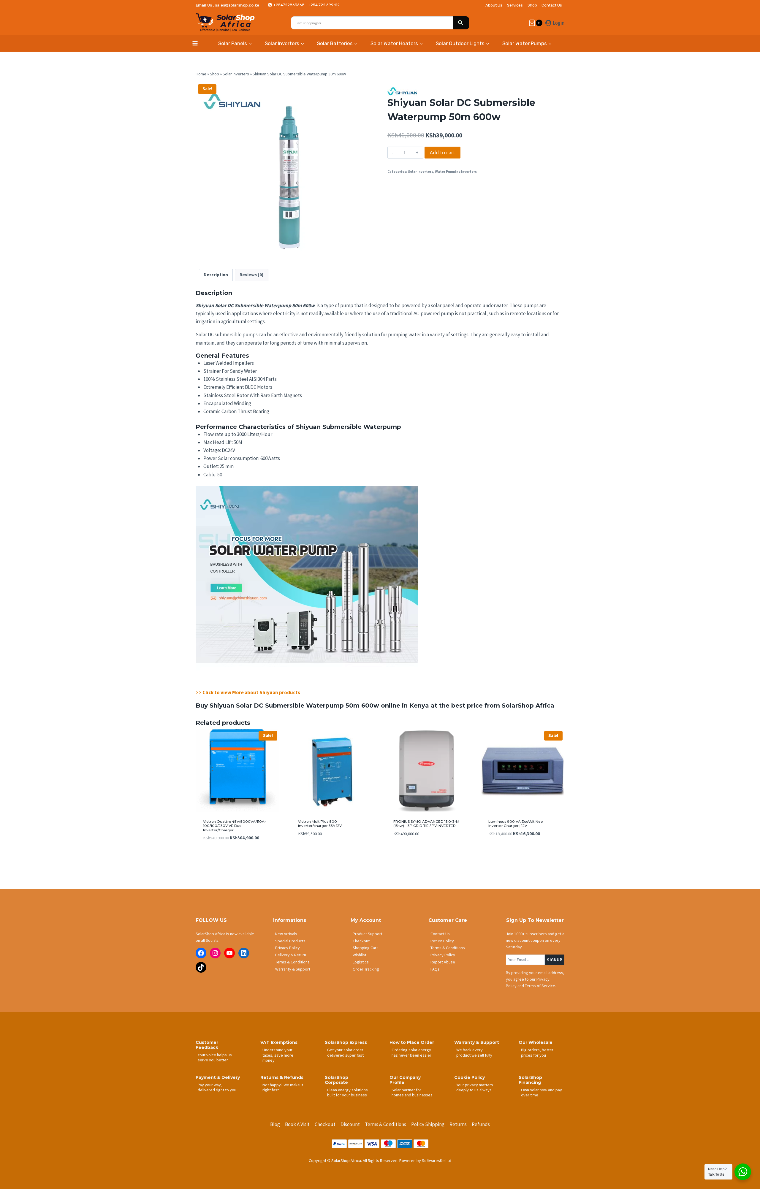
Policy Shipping (427, 1124)
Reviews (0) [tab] (251, 275)
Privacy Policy (287, 947)
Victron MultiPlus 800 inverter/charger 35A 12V (320, 823)
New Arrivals (286, 933)
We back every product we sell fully (474, 1052)
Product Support (367, 933)
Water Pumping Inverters (456, 171)
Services (515, 5)
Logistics (361, 962)
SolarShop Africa (528, 705)
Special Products (290, 941)
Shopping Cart (365, 947)
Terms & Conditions (292, 962)
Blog (275, 1124)
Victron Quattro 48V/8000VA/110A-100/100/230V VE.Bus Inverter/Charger (234, 825)
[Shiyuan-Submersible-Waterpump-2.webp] (284, 170)
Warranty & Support (292, 969)
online (390, 705)
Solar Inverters (236, 74)
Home (201, 74)
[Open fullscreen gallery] (366, 253)
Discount (350, 1124)
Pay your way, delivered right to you (217, 1087)
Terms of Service (540, 985)
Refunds (481, 1124)
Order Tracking (366, 969)
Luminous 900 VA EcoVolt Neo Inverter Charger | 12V (515, 823)
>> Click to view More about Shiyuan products (248, 692)
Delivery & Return (290, 954)
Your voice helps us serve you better (215, 1057)
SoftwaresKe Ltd (436, 1160)
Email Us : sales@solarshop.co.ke (227, 5)
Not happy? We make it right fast (282, 1087)
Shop (532, 5)
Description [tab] (216, 275)
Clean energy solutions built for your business (347, 1092)
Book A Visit (297, 1124)
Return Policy (442, 941)
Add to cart (442, 152)
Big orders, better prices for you (537, 1052)
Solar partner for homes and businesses (412, 1092)
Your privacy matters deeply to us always (474, 1087)
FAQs (435, 969)
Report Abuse (442, 962)
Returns (458, 1124)
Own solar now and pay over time (541, 1092)
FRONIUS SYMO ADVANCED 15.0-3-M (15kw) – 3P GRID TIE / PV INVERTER (426, 823)
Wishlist (359, 954)
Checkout (361, 941)
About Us (493, 5)
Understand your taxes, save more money (277, 1055)
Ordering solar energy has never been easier (411, 1052)
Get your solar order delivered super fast (345, 1052)
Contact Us (552, 5)
